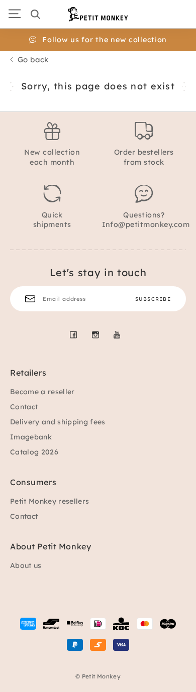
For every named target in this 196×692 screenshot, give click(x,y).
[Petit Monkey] (98, 14)
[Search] (35, 14)
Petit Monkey (101, 676)
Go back (33, 59)
